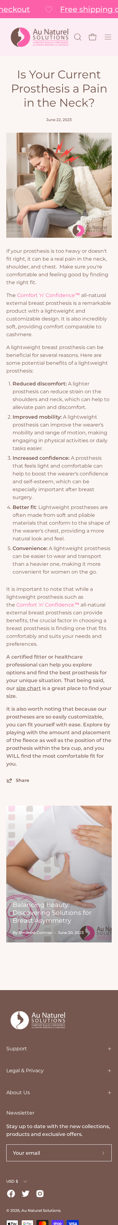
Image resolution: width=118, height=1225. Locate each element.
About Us (18, 1092)
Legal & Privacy (25, 1071)
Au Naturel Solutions (40, 1210)
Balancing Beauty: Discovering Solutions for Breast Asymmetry (52, 912)
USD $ (12, 1181)
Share (22, 780)
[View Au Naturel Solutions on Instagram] (40, 1193)
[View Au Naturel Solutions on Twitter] (25, 1193)
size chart (28, 688)
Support (16, 1049)
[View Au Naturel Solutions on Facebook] (11, 1193)
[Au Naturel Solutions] (39, 37)
